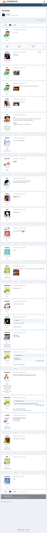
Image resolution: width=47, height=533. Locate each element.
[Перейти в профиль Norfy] (7, 440)
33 (7, 239)
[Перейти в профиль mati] (7, 214)
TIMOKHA (7, 332)
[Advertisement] (23, 515)
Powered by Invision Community (23, 531)
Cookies (27, 529)
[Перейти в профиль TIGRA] (7, 103)
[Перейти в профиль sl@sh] (7, 270)
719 (7, 311)
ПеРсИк (7, 138)
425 (8, 169)
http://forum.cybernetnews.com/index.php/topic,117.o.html (24, 374)
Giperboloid (7, 285)
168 (7, 40)
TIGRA (7, 99)
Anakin (7, 194)
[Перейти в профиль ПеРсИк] (7, 142)
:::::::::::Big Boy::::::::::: (7, 228)
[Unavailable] (16, 73)
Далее (15, 491)
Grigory (8, 14)
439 (8, 204)
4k (7, 188)
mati (7, 209)
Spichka (7, 247)
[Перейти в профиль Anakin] (7, 198)
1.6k (8, 327)
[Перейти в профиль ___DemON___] (7, 305)
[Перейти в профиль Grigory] (3, 15)
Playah (7, 317)
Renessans (7, 372)
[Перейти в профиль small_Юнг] (7, 163)
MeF (7, 456)
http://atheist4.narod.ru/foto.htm (19, 417)
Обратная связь (20, 529)
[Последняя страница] (18, 25)
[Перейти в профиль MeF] (7, 461)
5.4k (8, 467)
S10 (7, 178)
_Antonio (7, 415)
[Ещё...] (44, 30)
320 (8, 276)
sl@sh (7, 266)
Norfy (7, 436)
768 (8, 125)
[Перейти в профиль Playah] (7, 321)
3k (7, 382)
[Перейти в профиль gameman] (7, 480)
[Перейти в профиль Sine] (7, 119)
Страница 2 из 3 (23, 491)
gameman (7, 476)
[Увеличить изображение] (15, 54)
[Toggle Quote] (14, 320)
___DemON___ (7, 301)
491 (7, 296)
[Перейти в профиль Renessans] (7, 376)
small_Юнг (7, 158)
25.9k (8, 62)
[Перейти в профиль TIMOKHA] (7, 337)
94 (7, 148)
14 (7, 109)
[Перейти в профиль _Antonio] (7, 419)
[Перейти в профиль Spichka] (7, 252)
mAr (7, 29)
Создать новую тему (40, 20)
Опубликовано (19, 29)
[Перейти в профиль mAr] (7, 34)
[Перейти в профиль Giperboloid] (7, 290)
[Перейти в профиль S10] (7, 182)
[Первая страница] (2, 25)
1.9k (8, 425)
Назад (5, 491)
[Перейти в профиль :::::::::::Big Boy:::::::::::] (7, 233)
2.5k (8, 446)
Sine (7, 114)
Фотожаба (16, 15)
